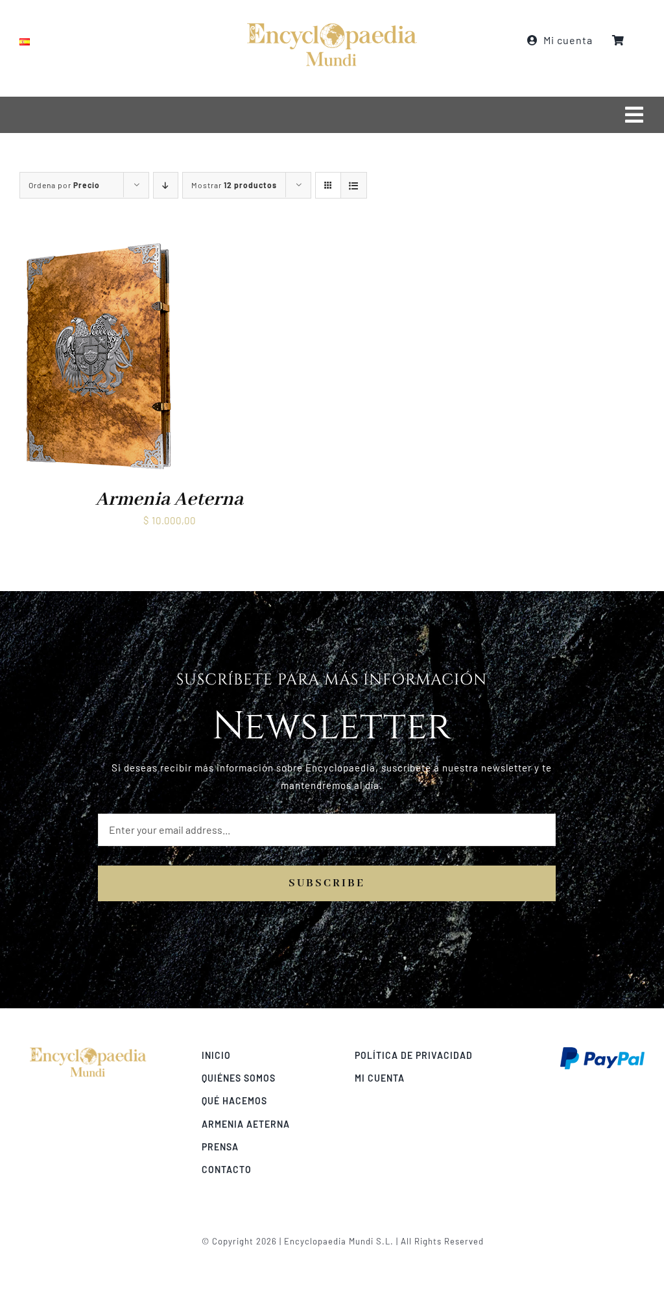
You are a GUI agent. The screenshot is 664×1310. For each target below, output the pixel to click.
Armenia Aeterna (169, 499)
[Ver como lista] (353, 185)
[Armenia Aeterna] (97, 246)
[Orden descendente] (165, 185)
